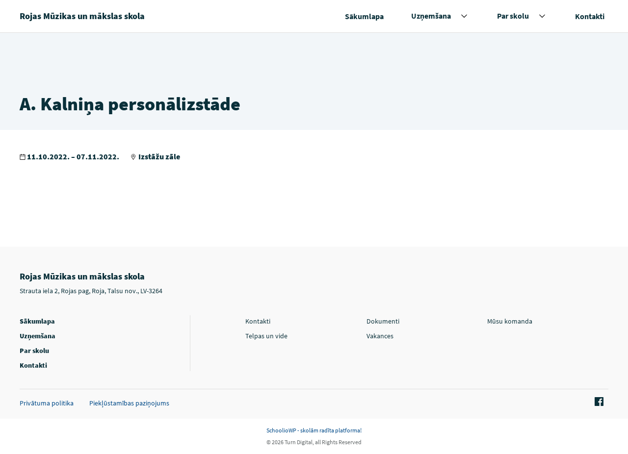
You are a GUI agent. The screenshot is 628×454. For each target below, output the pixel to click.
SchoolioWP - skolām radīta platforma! (314, 430)
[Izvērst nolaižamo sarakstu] (464, 16)
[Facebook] (597, 402)
